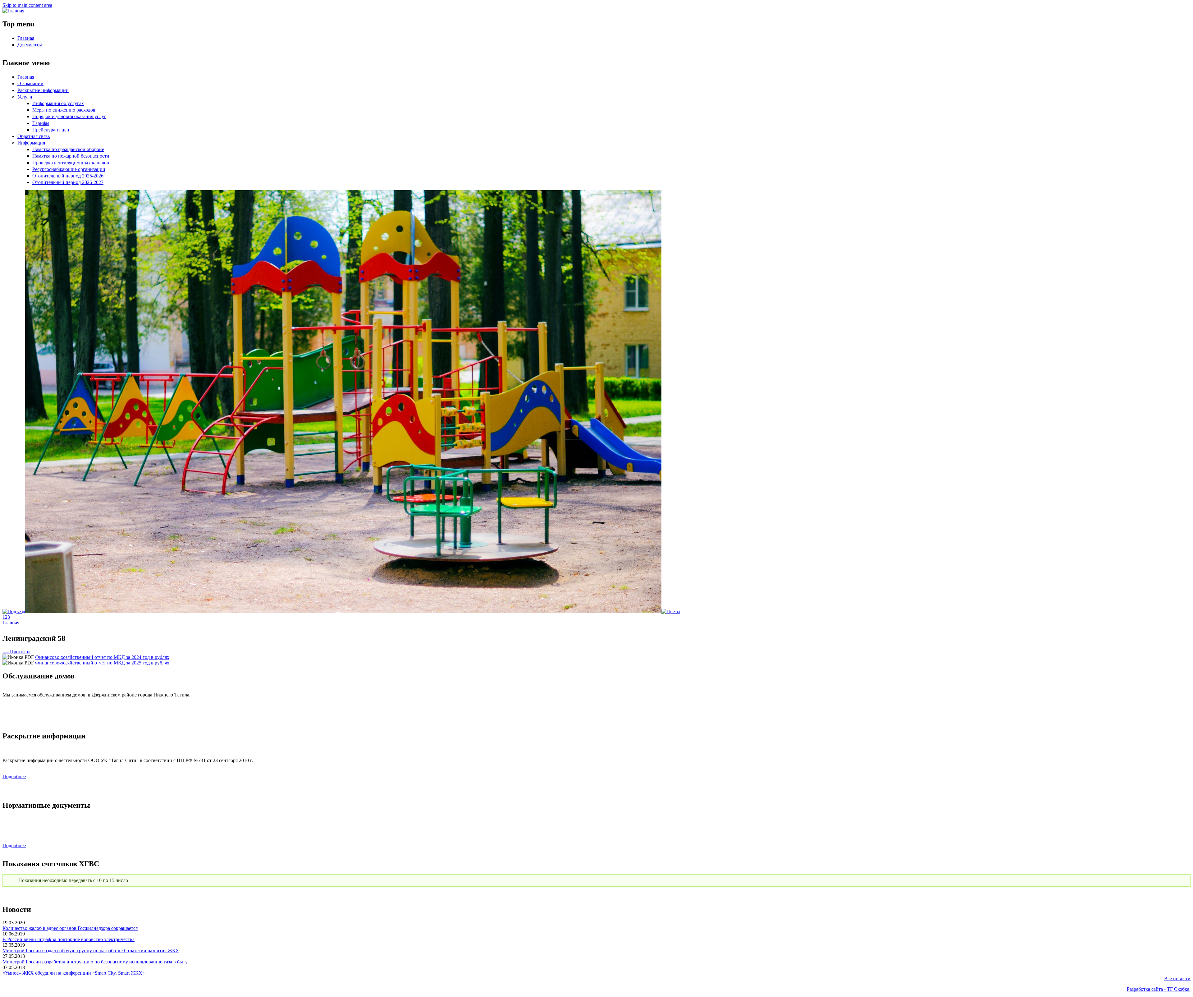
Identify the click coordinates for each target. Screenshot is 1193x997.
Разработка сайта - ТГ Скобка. (1159, 989)
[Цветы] (670, 611)
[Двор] (343, 611)
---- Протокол (16, 651)
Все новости (1177, 978)
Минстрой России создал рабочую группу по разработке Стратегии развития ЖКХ (90, 950)
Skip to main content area (27, 5)
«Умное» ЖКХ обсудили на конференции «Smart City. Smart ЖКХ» (73, 973)
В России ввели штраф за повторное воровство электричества (68, 939)
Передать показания (596, 893)
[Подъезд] (13, 611)
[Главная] (13, 10)
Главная (10, 622)
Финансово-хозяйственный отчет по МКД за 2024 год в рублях (102, 657)
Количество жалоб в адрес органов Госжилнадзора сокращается (70, 928)
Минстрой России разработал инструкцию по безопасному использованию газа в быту (95, 961)
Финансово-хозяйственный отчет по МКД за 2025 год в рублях (102, 662)
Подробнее (14, 776)
